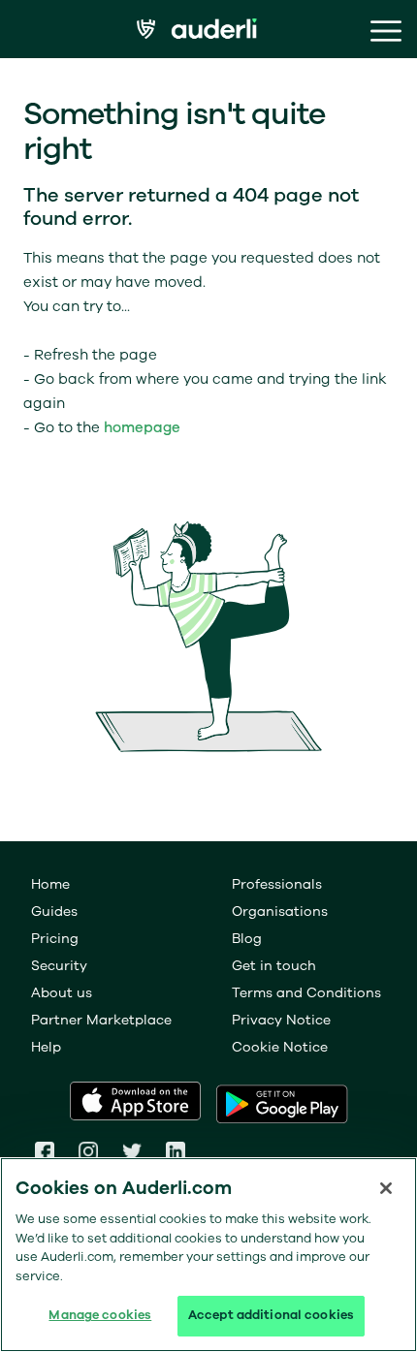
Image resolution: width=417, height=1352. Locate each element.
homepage (142, 427)
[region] (208, 1254)
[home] (208, 31)
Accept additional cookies (271, 1315)
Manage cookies (99, 1315)
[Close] (386, 1188)
